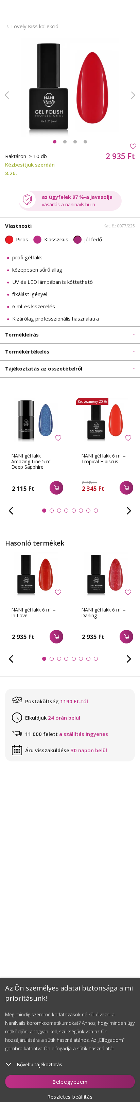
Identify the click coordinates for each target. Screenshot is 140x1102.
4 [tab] (85, 142)
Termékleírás (22, 334)
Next (133, 95)
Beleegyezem (70, 1081)
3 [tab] (75, 142)
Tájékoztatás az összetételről (43, 368)
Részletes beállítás (69, 1097)
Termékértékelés (27, 351)
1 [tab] (54, 142)
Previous (7, 95)
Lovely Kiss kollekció (34, 26)
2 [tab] (65, 142)
